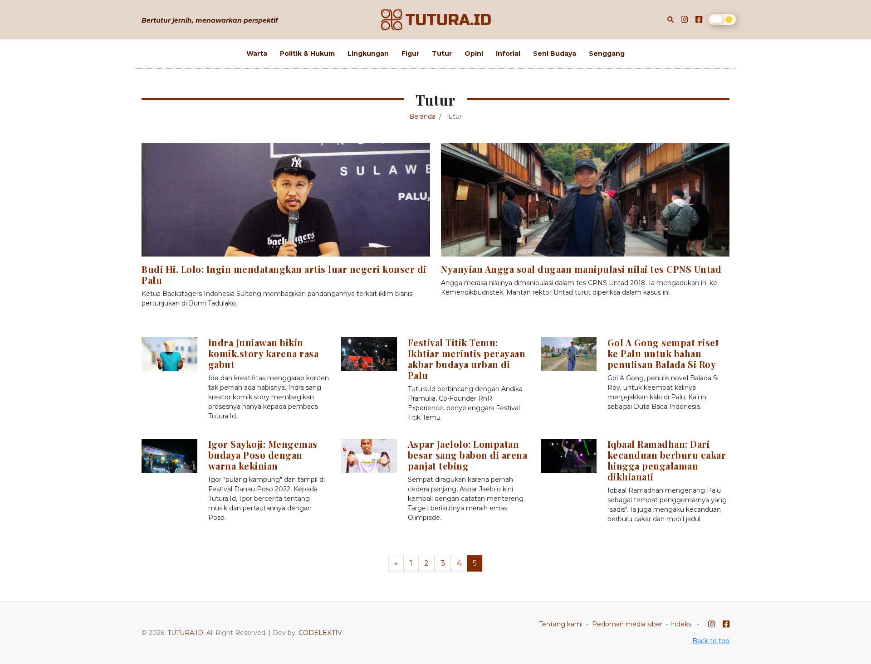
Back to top (710, 641)
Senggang (607, 53)
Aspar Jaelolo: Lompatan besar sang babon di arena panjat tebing (468, 455)
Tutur (442, 53)
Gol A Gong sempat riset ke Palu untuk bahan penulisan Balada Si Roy (663, 353)
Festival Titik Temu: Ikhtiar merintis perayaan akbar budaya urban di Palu (467, 358)
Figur (410, 53)
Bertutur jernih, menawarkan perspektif (210, 20)
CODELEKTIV (320, 633)
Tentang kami (560, 624)
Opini (474, 53)
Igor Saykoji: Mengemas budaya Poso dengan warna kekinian (263, 455)
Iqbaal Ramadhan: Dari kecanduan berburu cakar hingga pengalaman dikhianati (666, 460)
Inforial (508, 53)
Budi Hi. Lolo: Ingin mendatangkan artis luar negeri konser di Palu (284, 274)
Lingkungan (368, 53)
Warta (256, 53)
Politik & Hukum (307, 53)
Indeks (680, 624)
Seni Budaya (554, 53)
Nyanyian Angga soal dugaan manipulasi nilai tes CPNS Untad (581, 269)
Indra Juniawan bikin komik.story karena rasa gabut (263, 353)
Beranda (422, 116)
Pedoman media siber (627, 624)
